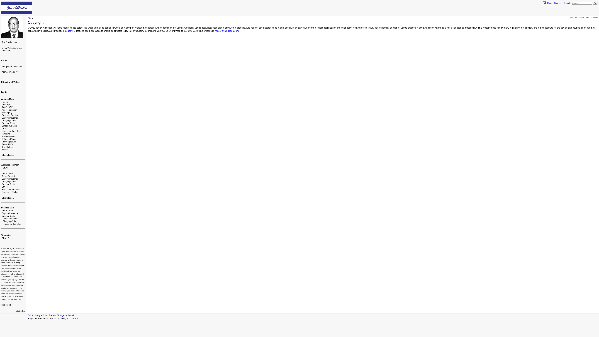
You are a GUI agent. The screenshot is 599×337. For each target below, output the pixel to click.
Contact (5, 60)
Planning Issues (9, 142)
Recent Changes (554, 3)
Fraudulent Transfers (11, 131)
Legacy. (69, 30)
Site (30, 18)
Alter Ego (6, 104)
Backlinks (595, 17)
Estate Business (9, 126)
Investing (6, 134)
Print (587, 17)
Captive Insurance (10, 118)
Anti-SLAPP (7, 107)
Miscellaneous (8, 136)
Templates (6, 235)
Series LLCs (7, 144)
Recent (5, 102)
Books (4, 92)
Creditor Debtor (8, 123)
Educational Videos (10, 82)
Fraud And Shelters (10, 192)
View (571, 17)
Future (5, 168)
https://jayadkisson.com (227, 30)
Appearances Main (10, 165)
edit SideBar (20, 311)
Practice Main (7, 208)
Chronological (8, 155)
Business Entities (10, 115)
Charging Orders (9, 120)
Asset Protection (9, 110)
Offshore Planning (10, 139)
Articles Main (7, 99)
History (582, 17)
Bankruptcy (7, 112)
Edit (576, 17)
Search (567, 3)
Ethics (5, 128)
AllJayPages (7, 238)
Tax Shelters (7, 147)
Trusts (5, 150)
